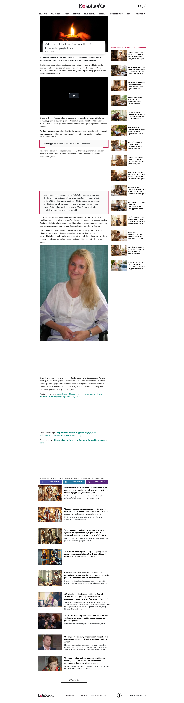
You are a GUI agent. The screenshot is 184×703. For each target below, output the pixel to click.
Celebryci (43, 14)
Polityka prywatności (98, 695)
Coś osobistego (116, 14)
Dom (128, 14)
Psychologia (89, 14)
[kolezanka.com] (92, 5)
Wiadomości (55, 14)
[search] (144, 6)
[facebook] (138, 6)
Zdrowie (76, 14)
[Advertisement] (128, 30)
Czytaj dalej (74, 680)
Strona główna (70, 695)
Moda (67, 14)
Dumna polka (139, 14)
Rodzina (102, 14)
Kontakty (83, 695)
